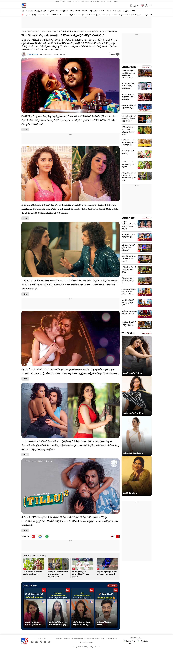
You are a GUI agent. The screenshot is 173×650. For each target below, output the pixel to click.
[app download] (130, 5)
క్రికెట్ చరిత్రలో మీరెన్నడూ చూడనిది (104, 623)
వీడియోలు (63, 15)
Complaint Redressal (91, 638)
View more (111, 585)
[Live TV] (141, 5)
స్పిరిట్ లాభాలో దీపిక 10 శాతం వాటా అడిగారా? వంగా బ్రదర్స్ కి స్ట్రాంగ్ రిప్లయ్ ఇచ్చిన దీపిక (58, 623)
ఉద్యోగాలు (26, 15)
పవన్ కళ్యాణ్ (144, 15)
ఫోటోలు (72, 11)
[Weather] (134, 5)
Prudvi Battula (32, 54)
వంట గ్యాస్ (81, 15)
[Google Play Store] (130, 642)
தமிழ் (97, 1)
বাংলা (87, 1)
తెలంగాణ (58, 11)
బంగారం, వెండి (90, 15)
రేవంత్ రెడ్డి (135, 15)
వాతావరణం (54, 15)
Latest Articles (129, 67)
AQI (138, 5)
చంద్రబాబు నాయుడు (124, 15)
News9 (57, 1)
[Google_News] (40, 536)
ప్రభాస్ (98, 15)
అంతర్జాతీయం (72, 15)
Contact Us (58, 638)
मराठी (75, 1)
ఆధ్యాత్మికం (125, 11)
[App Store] (144, 642)
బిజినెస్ (78, 11)
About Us (67, 638)
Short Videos (30, 585)
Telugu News (25, 31)
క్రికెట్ (45, 11)
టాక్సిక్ (47, 15)
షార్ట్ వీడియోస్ (94, 11)
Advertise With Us (77, 638)
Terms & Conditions (86, 642)
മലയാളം (103, 1)
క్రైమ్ (119, 11)
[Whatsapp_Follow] (46, 536)
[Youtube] (33, 536)
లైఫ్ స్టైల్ (65, 11)
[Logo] (23, 5)
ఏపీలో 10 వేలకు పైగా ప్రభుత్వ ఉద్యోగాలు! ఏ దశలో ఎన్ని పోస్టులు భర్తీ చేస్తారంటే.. (81, 623)
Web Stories (128, 333)
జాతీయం (102, 11)
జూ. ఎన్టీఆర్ (105, 15)
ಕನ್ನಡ (69, 1)
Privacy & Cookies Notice (108, 638)
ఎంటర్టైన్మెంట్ (38, 11)
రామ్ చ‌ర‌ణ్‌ (114, 15)
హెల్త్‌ (114, 11)
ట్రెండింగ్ (109, 11)
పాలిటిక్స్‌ (132, 11)
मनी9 (109, 1)
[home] (22, 11)
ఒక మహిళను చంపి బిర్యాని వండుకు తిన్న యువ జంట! (33, 623)
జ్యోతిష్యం (34, 15)
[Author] (23, 54)
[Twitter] (36, 642)
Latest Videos (129, 217)
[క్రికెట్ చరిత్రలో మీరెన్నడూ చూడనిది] (106, 608)
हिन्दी (63, 1)
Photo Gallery (35, 31)
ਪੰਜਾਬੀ (92, 1)
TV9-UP (115, 1)
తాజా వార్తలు (29, 11)
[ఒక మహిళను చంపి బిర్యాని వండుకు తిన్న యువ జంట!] (35, 608)
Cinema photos (47, 31)
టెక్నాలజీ (41, 15)
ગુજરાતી (81, 1)
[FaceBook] (32, 642)
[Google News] (49, 642)
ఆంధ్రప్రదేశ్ (51, 11)
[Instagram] (41, 642)
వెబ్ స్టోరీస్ (85, 11)
